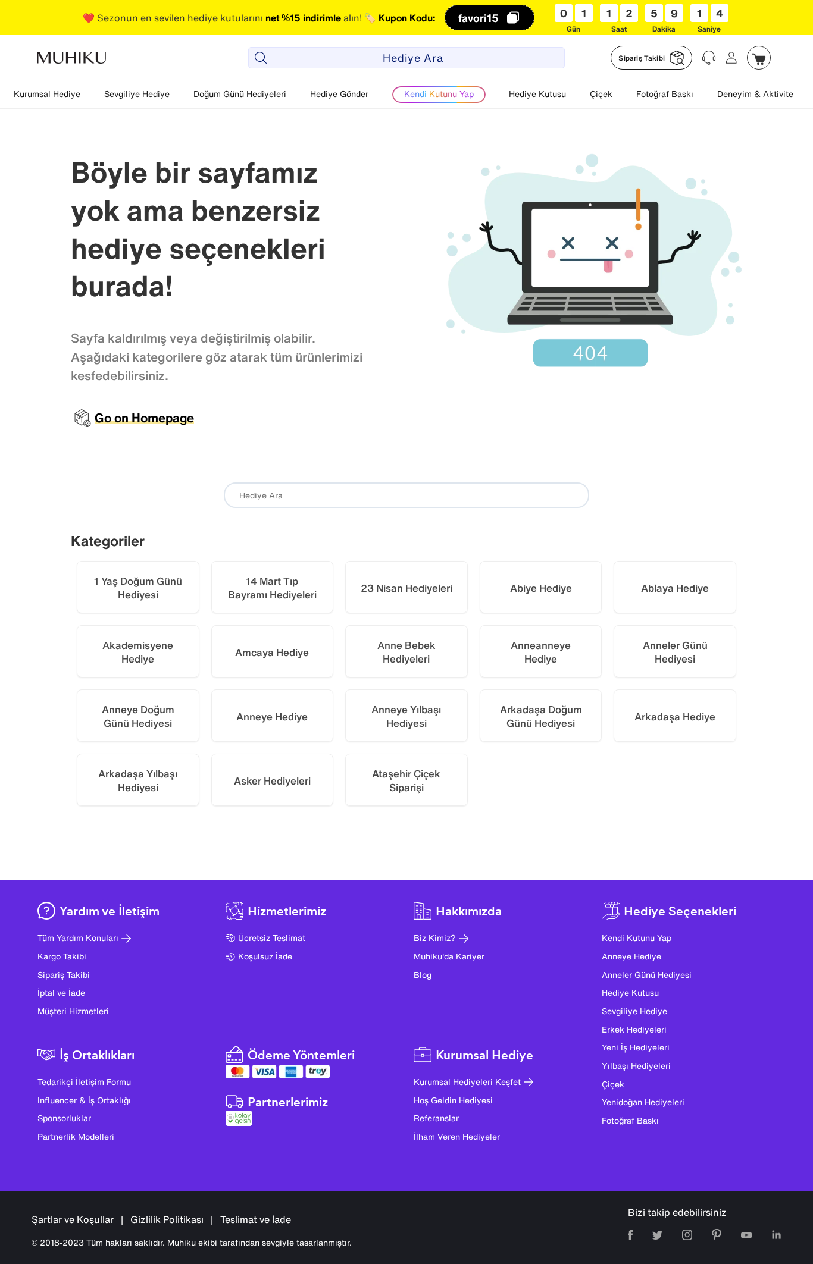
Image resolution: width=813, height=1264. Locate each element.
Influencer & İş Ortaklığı (84, 1100)
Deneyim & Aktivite (755, 93)
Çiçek (601, 93)
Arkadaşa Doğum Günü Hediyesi (541, 716)
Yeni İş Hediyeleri (636, 1047)
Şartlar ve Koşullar (73, 1219)
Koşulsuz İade (265, 956)
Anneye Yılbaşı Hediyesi (406, 716)
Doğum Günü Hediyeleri (239, 93)
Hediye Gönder (339, 93)
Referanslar (436, 1118)
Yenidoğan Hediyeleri (643, 1102)
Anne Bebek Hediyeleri (406, 652)
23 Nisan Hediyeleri (406, 588)
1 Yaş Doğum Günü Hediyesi (138, 588)
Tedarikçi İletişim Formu (84, 1081)
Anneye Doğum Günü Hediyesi (138, 716)
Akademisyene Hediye (137, 652)
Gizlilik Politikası (167, 1219)
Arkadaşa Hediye (674, 716)
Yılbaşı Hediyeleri (636, 1065)
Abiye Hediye (541, 588)
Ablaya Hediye (675, 588)
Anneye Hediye (272, 716)
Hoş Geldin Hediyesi (453, 1100)
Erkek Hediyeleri (634, 1029)
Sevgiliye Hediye (137, 93)
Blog (422, 974)
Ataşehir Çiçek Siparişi (406, 780)
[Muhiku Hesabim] (731, 58)
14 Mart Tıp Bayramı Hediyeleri (272, 588)
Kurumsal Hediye (47, 93)
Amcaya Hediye (272, 652)
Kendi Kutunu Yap (636, 937)
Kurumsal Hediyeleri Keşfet (467, 1081)
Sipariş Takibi (63, 974)
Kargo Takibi (61, 956)
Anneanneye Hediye (541, 652)
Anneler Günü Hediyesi (675, 652)
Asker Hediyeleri (272, 780)
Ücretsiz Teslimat (271, 937)
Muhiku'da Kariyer (449, 956)
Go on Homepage (144, 418)
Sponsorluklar (64, 1118)
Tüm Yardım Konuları (77, 937)
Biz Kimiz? (435, 937)
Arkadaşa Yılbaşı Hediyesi (137, 780)
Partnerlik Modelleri (75, 1136)
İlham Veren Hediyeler (457, 1136)
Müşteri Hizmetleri (73, 1011)
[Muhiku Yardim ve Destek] (709, 58)
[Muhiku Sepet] (759, 58)
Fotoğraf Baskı (664, 93)
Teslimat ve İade (255, 1219)
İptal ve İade (61, 992)
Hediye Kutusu (537, 93)
